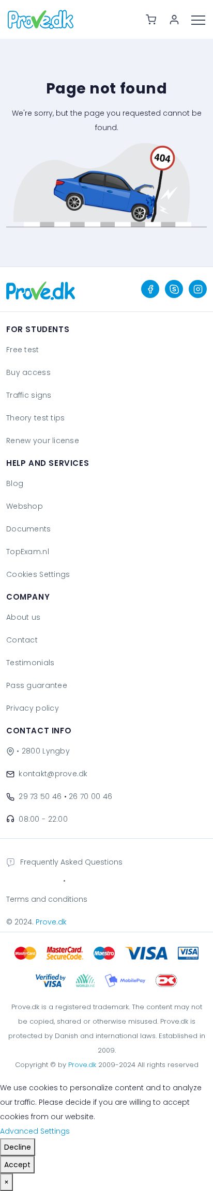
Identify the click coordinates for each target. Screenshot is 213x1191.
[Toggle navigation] (202, 19)
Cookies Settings (38, 574)
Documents (28, 529)
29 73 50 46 (40, 796)
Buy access (28, 372)
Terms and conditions (46, 899)
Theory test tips (35, 418)
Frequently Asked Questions (71, 862)
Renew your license (42, 440)
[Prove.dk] (40, 289)
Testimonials (30, 662)
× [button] (6, 1182)
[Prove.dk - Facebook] (150, 289)
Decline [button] (17, 1147)
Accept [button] (17, 1164)
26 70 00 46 (90, 796)
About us (23, 617)
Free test (22, 349)
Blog (14, 483)
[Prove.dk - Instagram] (198, 289)
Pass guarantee (36, 685)
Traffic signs (29, 395)
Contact (22, 640)
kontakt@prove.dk (53, 774)
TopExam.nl (27, 551)
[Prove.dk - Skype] (174, 289)
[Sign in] (177, 19)
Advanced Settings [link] (35, 1131)
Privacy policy (32, 708)
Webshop (24, 506)
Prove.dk (51, 922)
